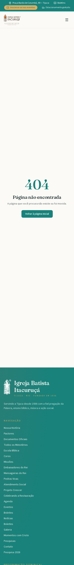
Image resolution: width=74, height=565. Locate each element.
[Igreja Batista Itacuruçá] (12, 20)
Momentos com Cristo (16, 535)
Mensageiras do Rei (15, 473)
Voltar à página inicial (37, 214)
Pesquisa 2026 (12, 552)
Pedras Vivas (11, 479)
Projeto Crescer (13, 490)
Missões (8, 462)
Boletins (8, 513)
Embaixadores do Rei (16, 467)
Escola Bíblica (11, 450)
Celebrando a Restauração (19, 496)
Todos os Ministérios (16, 445)
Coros (7, 456)
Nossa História (12, 428)
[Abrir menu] (66, 19)
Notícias (8, 518)
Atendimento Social (15, 484)
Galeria (8, 530)
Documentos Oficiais (15, 439)
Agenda (8, 501)
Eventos (8, 507)
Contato (8, 547)
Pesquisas (10, 541)
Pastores (9, 434)
